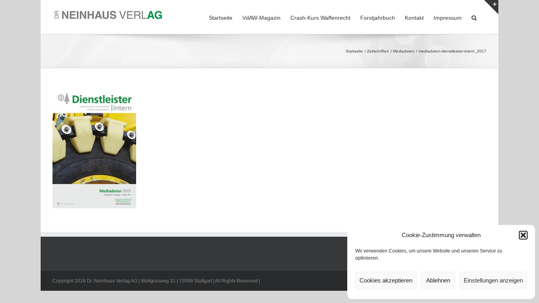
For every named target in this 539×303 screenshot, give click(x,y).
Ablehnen (438, 280)
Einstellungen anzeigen (493, 280)
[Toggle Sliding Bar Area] (491, 7)
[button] (523, 235)
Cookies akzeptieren (385, 280)
